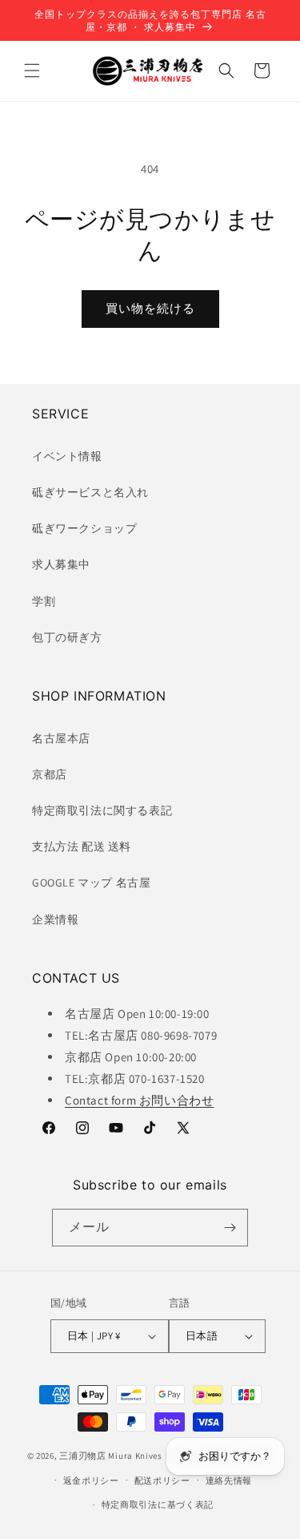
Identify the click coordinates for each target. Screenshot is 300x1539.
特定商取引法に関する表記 (102, 810)
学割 (43, 601)
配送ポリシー (162, 1480)
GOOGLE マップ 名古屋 (91, 882)
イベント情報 (67, 456)
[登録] (229, 1227)
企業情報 (55, 919)
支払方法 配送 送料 (81, 846)
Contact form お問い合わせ (139, 1100)
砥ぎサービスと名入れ (90, 492)
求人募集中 (61, 564)
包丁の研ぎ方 (67, 637)
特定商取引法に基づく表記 (158, 1504)
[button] (32, 70)
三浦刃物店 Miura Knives (110, 1455)
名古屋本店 (61, 738)
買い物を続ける (150, 308)
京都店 (49, 774)
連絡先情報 (229, 1480)
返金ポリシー (91, 1480)
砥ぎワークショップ (84, 528)
